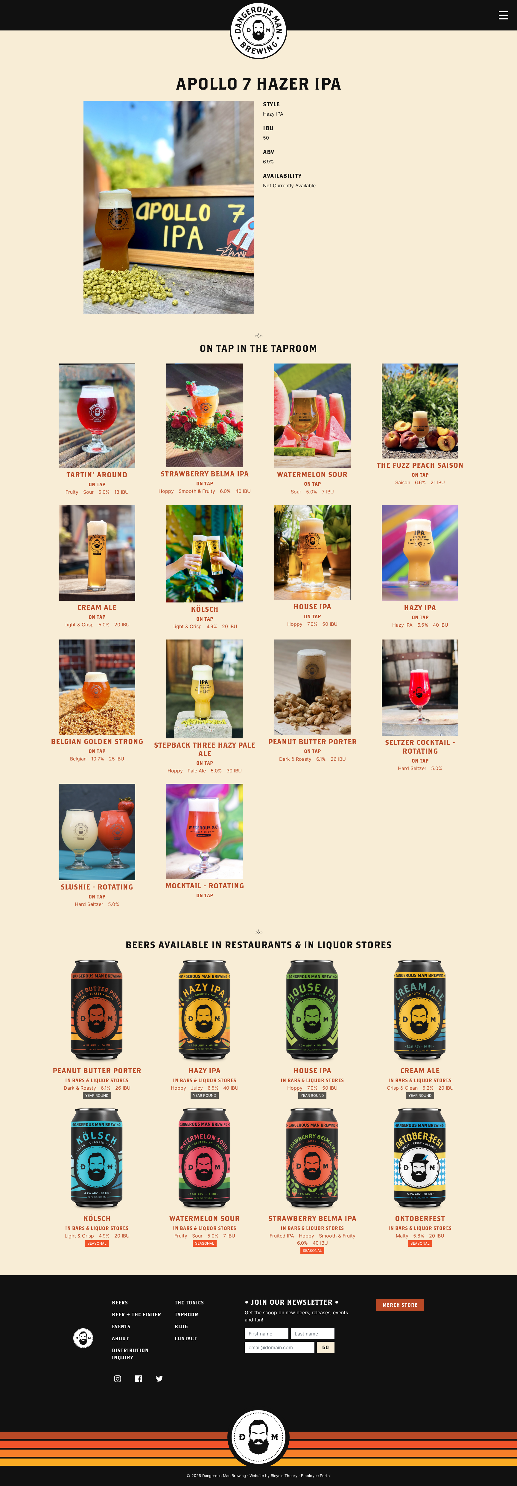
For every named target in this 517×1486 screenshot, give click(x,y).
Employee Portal (316, 1475)
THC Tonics (189, 1302)
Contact (186, 1338)
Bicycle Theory (284, 1475)
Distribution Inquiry (130, 1353)
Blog (181, 1326)
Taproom (187, 1314)
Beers (120, 1302)
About (120, 1338)
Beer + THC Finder (136, 1314)
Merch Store (400, 1305)
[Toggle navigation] (503, 15)
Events (121, 1326)
